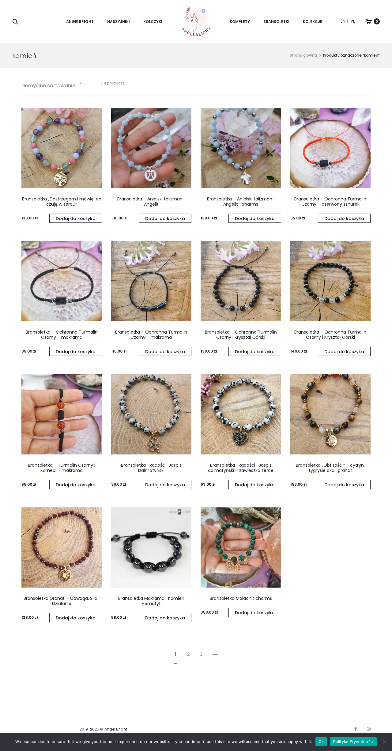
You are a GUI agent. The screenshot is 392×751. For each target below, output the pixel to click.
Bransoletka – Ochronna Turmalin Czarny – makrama (62, 334)
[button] (75, 218)
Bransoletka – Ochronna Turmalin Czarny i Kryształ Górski (241, 334)
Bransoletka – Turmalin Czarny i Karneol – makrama (61, 467)
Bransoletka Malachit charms (241, 598)
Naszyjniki (118, 21)
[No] (384, 742)
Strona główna (303, 55)
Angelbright (80, 21)
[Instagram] (369, 729)
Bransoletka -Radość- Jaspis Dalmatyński (151, 467)
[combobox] (51, 83)
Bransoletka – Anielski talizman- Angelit (151, 201)
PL (352, 21)
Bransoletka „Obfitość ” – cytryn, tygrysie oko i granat (330, 467)
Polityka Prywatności (353, 741)
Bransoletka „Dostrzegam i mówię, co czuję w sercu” (61, 201)
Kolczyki (152, 21)
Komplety (240, 21)
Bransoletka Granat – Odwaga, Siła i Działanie (62, 601)
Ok (321, 741)
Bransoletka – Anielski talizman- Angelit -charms (241, 201)
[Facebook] (355, 729)
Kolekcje (312, 21)
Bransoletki (276, 21)
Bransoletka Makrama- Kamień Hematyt (151, 601)
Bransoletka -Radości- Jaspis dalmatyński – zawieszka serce (240, 467)
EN (343, 21)
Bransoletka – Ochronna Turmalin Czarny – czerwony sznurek (330, 201)
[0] (369, 21)
